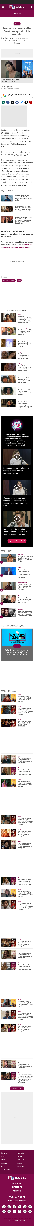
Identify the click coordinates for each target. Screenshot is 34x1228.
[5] (8, 612)
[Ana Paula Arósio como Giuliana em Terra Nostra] (8, 367)
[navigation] (2, 6)
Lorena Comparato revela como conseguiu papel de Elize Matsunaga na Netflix (16, 470)
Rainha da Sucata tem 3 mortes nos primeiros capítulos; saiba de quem (25, 356)
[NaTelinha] (16, 7)
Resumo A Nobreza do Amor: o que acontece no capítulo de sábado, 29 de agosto (25, 711)
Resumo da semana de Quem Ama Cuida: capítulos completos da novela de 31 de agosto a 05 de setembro (25, 1078)
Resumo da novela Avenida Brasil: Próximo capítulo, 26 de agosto (25, 1028)
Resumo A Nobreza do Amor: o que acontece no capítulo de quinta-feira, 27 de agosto (25, 906)
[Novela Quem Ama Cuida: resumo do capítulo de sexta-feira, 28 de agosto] (8, 771)
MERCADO (20, 1163)
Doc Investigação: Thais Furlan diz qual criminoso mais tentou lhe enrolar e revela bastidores (23, 220)
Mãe (19, 280)
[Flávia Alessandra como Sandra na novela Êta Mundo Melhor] (8, 402)
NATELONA (20, 1166)
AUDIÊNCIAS (21, 1160)
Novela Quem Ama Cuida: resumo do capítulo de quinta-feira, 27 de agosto (24, 882)
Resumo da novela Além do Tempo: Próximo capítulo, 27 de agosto (25, 955)
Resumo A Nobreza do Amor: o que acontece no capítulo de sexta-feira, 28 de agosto (25, 821)
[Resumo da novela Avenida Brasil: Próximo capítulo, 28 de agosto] (8, 832)
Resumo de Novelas (8, 280)
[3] (8, 586)
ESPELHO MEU (5, 1170)
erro (30, 102)
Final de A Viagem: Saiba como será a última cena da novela (24, 344)
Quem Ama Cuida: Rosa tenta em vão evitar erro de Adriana (24, 587)
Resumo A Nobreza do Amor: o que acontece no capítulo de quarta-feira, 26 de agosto (25, 1016)
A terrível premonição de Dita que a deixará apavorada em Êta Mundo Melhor (25, 319)
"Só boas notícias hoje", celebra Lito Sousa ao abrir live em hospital (24, 600)
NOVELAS (4, 1156)
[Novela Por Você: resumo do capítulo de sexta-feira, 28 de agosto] (8, 783)
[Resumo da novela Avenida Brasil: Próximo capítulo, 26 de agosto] (8, 1027)
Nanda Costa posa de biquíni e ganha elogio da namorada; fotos (25, 559)
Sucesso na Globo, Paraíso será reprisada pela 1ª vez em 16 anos (25, 380)
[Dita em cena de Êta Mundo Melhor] (8, 317)
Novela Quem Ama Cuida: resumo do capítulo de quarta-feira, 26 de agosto (24, 967)
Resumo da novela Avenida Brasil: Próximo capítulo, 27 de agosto (25, 943)
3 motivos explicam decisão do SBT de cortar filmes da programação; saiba (23, 198)
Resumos (17, 13)
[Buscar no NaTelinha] (31, 7)
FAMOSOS (20, 1156)
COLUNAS (4, 1163)
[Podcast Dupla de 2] (19, 1211)
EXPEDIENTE (17, 1187)
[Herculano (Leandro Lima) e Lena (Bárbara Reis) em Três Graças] (8, 331)
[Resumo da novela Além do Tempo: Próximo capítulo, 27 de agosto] (8, 954)
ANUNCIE (17, 1191)
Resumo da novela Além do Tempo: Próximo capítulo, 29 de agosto (25, 760)
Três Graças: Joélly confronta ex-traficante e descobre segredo (25, 392)
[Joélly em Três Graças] (8, 390)
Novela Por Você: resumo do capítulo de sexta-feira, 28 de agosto (25, 784)
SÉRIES (3, 1166)
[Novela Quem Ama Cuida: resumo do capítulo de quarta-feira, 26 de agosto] (8, 966)
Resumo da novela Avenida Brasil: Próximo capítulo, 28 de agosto (25, 833)
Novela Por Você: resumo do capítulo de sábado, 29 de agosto (25, 699)
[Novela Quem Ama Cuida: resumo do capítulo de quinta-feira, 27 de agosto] (8, 881)
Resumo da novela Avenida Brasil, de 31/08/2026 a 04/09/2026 (24, 723)
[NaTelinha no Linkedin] (14, 1211)
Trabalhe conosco (17, 1201)
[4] (8, 599)
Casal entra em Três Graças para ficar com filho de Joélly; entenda (25, 332)
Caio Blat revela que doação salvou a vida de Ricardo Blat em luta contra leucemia (25, 613)
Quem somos (17, 1183)
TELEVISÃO (20, 1153)
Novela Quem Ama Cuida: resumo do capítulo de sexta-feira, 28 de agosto (24, 772)
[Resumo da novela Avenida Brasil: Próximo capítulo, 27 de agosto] (8, 942)
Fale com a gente (17, 1197)
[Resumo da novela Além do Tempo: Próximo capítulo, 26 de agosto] (8, 1064)
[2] (8, 571)
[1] (8, 558)
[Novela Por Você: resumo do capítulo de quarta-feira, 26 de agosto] (8, 1002)
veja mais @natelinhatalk (17, 541)
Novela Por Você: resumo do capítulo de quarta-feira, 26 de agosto (25, 1003)
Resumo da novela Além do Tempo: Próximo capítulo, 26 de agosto (25, 1065)
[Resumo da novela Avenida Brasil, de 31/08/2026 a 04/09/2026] (8, 722)
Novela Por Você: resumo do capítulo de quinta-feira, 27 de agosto (25, 894)
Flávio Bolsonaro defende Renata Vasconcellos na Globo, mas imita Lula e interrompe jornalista (24, 573)
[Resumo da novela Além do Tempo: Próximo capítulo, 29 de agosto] (8, 759)
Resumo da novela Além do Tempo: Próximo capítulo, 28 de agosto (25, 845)
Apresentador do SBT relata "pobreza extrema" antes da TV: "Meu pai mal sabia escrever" (15, 531)
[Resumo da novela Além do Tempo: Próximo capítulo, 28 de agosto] (8, 844)
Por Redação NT (6, 87)
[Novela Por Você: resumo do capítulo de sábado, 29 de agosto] (8, 698)
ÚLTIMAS (4, 1153)
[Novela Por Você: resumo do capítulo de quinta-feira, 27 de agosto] (8, 893)
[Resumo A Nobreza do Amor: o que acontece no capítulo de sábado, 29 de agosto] (8, 709)
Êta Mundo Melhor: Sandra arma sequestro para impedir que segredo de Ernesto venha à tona (25, 405)
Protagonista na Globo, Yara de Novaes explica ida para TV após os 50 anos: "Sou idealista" (23, 208)
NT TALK (3, 1160)
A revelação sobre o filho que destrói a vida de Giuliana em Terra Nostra (25, 368)
